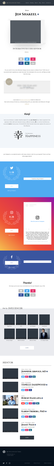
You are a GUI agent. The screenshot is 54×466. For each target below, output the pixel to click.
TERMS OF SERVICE (47, 463)
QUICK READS (27, 463)
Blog (40, 2)
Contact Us (48, 2)
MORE (27, 347)
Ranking (32, 2)
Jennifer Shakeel (37, 241)
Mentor (27, 52)
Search (36, 2)
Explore (27, 2)
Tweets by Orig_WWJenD (37, 178)
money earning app (25, 99)
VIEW (11, 186)
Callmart (27, 104)
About (43, 2)
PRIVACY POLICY (37, 463)
